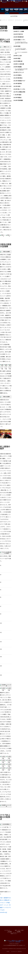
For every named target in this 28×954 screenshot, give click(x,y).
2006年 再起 (16, 58)
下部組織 (18, 931)
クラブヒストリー (19, 20)
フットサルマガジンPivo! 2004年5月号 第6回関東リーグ (21, 49)
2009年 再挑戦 (17, 67)
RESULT (11, 9)
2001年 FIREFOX (18, 34)
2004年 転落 (16, 46)
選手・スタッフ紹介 (19, 930)
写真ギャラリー (14, 933)
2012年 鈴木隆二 (18, 78)
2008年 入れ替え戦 (18, 64)
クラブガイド (11, 20)
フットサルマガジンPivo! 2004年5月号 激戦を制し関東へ (21, 43)
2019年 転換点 (17, 97)
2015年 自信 (16, 86)
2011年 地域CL (17, 75)
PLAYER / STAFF (7, 10)
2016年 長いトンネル (19, 89)
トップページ (4, 20)
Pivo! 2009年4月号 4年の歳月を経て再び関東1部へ (21, 69)
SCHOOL (21, 10)
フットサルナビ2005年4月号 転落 (21, 53)
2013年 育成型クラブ (19, 81)
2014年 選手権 (17, 83)
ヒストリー (16, 28)
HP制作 (14, 951)
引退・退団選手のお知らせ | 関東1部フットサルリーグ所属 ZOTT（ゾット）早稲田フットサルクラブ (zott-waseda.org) (5, 905)
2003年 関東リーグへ (19, 40)
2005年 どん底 (17, 55)
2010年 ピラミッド (18, 72)
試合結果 (10, 931)
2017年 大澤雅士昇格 (19, 92)
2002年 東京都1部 (18, 37)
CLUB (2, 9)
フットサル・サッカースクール (14, 932)
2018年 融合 (25, 20)
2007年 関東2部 (17, 61)
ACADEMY (16, 9)
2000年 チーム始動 (18, 31)
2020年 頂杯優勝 (18, 100)
